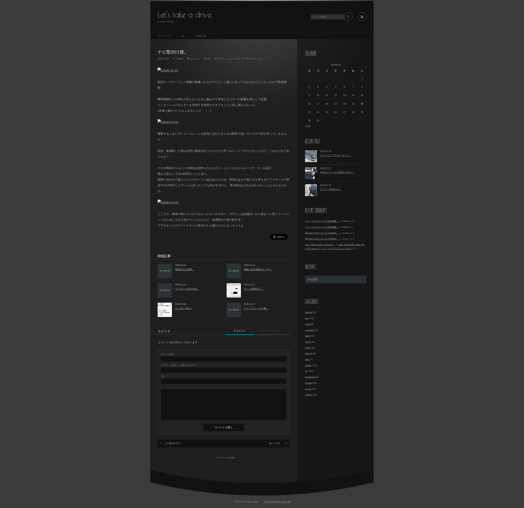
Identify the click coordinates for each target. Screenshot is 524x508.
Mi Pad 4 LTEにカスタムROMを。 (322, 233)
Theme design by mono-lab (277, 501)
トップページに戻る (225, 457)
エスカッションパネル (229, 58)
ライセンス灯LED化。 (187, 289)
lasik (307, 359)
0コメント (195, 58)
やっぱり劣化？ (183, 308)
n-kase (179, 58)
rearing (308, 383)
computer (309, 330)
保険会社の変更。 (185, 269)
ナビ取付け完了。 (174, 443)
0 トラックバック (271, 330)
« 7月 (307, 126)
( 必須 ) (168, 354)
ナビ (259, 58)
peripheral (310, 377)
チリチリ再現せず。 (331, 189)
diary (307, 336)
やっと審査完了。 (254, 289)
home (308, 348)
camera (309, 312)
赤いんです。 (275, 443)
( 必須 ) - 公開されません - (179, 365)
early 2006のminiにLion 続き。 (320, 244)
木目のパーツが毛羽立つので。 (337, 172)
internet (308, 353)
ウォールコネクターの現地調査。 (322, 221)
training (308, 394)
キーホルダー (248, 58)
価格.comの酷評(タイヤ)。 (258, 269)
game (308, 342)
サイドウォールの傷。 (256, 308)
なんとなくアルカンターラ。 (336, 155)
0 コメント (240, 330)
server (308, 389)
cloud (307, 324)
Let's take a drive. (185, 14)
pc (306, 371)
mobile (308, 365)
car (209, 58)
